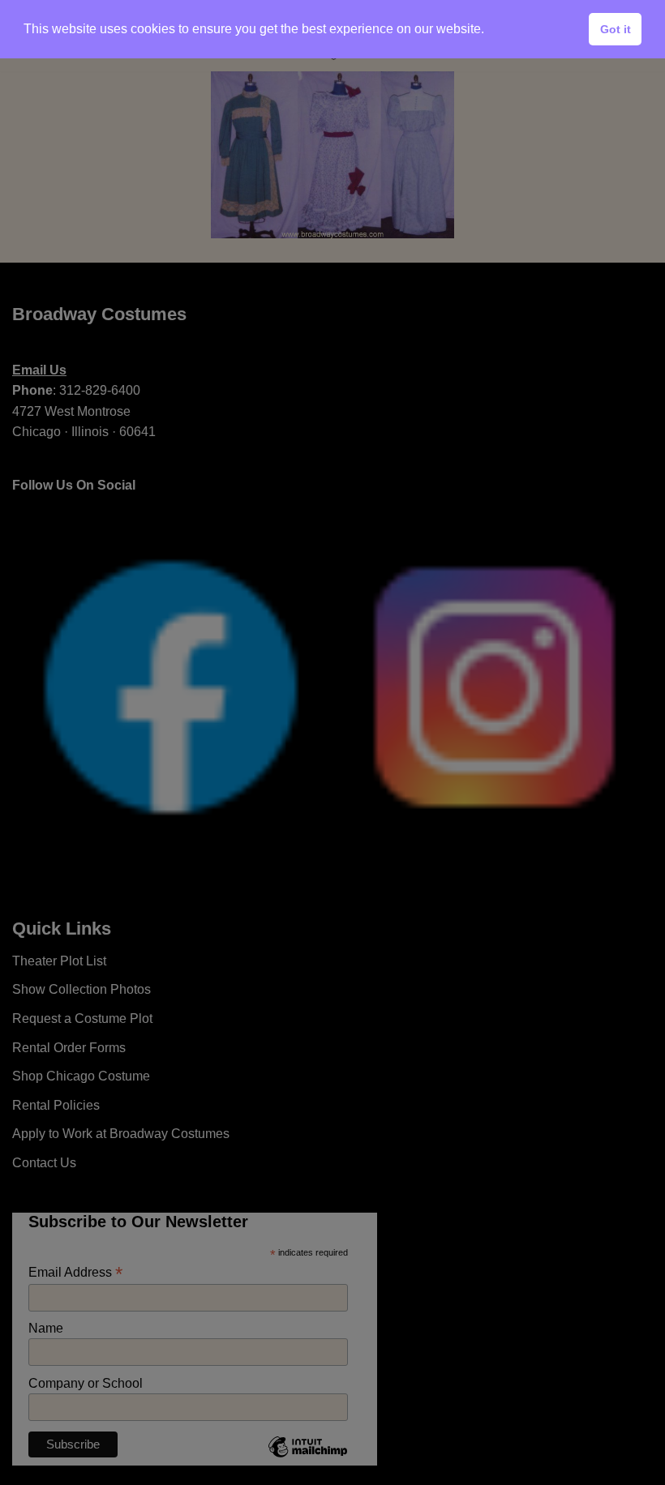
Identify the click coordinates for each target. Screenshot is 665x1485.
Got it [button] (615, 29)
